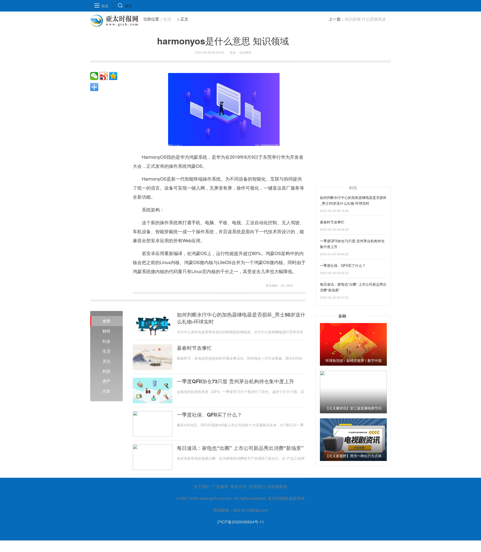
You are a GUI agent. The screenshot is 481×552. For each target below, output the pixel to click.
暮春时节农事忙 (194, 347)
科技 (106, 371)
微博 (104, 76)
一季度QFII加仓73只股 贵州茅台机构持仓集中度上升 (235, 381)
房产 (106, 381)
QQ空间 (113, 76)
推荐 (106, 321)
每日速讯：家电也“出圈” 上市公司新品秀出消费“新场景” (240, 447)
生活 (167, 19)
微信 (94, 76)
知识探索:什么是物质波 (365, 19)
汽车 (106, 391)
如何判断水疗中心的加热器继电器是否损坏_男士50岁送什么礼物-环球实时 (241, 318)
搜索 (128, 5)
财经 (106, 331)
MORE (94, 87)
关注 (106, 361)
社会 (106, 341)
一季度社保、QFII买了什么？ (209, 414)
